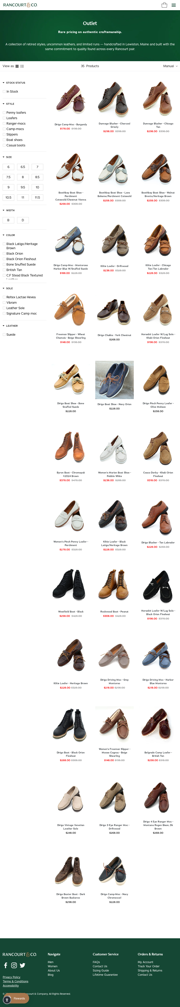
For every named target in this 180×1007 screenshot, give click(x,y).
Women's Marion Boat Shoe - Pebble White (114, 474)
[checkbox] (26, 91)
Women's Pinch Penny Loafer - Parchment (70, 543)
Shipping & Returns (150, 971)
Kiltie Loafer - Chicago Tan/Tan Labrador (158, 267)
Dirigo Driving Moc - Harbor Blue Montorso (158, 681)
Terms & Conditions (15, 981)
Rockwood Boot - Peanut (114, 611)
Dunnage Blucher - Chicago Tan (158, 125)
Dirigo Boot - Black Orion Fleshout (71, 754)
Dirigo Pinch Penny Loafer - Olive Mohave (158, 405)
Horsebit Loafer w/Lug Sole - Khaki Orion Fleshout (158, 336)
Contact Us (100, 966)
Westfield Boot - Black (70, 611)
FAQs (96, 962)
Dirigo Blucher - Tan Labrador (158, 542)
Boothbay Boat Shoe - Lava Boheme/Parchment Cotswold (114, 194)
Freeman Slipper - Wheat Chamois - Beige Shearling (71, 336)
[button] (7, 1000)
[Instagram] (14, 965)
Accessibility (11, 986)
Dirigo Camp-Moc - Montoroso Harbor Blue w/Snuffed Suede (71, 267)
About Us (54, 971)
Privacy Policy (11, 977)
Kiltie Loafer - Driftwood (114, 266)
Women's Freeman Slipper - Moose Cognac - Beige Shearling (114, 752)
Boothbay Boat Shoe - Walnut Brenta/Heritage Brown (158, 194)
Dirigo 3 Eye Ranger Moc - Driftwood (114, 827)
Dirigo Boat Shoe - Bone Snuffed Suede (70, 405)
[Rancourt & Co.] (20, 5)
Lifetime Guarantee (105, 975)
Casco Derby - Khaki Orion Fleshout (158, 474)
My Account (145, 962)
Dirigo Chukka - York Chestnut (114, 335)
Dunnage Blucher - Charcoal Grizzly (114, 125)
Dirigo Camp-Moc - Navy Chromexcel (114, 896)
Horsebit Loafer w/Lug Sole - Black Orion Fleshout (158, 612)
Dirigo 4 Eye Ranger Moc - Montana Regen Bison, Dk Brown (158, 825)
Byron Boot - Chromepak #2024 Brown (71, 474)
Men (50, 962)
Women (52, 966)
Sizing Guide (101, 971)
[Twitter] (22, 965)
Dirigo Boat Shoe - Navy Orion (114, 404)
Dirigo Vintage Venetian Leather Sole (70, 827)
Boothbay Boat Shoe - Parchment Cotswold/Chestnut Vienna (70, 196)
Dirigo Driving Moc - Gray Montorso (114, 681)
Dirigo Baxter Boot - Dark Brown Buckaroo (70, 896)
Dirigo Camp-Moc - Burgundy (71, 124)
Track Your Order (149, 966)
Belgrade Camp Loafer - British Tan (158, 754)
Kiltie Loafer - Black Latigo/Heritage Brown (114, 543)
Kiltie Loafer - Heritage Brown (71, 683)
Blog (50, 975)
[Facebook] (5, 965)
